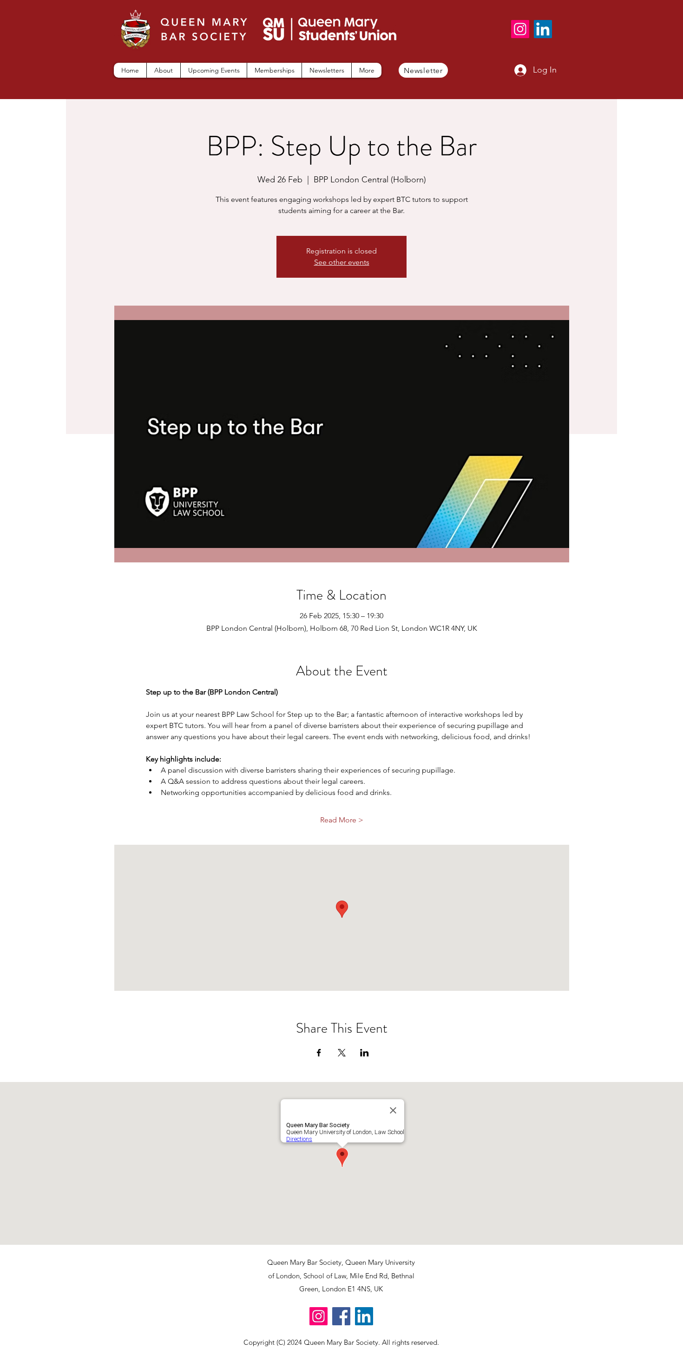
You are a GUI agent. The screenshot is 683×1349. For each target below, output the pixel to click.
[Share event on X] (341, 1052)
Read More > (341, 819)
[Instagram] (520, 29)
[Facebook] (341, 1316)
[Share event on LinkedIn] (364, 1052)
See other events (341, 262)
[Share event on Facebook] (319, 1052)
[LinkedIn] (543, 29)
